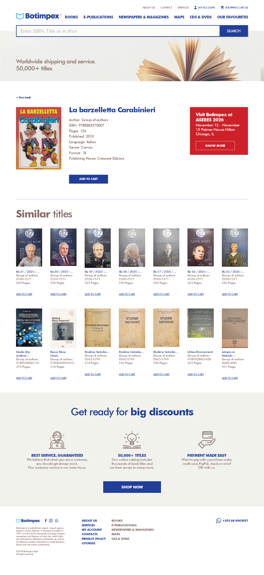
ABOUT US (149, 7)
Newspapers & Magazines (144, 17)
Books (71, 17)
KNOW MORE (215, 145)
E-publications (98, 17)
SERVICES (183, 7)
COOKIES (88, 543)
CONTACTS (90, 534)
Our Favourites (232, 17)
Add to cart (88, 179)
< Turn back (23, 97)
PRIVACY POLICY (94, 539)
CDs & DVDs (200, 17)
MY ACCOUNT (206, 7)
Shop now (132, 487)
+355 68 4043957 (235, 520)
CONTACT (166, 7)
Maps (179, 17)
